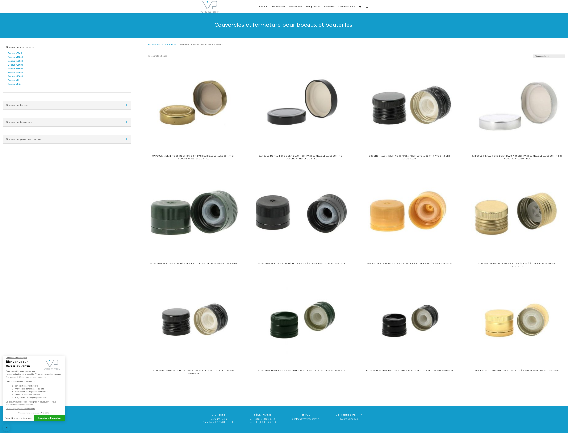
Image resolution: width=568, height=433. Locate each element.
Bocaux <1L (13, 80)
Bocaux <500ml (15, 72)
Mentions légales (349, 419)
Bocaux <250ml (15, 65)
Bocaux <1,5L (14, 84)
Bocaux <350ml (15, 69)
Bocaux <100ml (15, 57)
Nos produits (313, 7)
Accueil (263, 7)
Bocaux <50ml (15, 53)
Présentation (278, 7)
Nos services (295, 7)
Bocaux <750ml (15, 76)
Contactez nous (346, 7)
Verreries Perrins (155, 44)
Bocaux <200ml (15, 61)
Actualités (329, 7)
